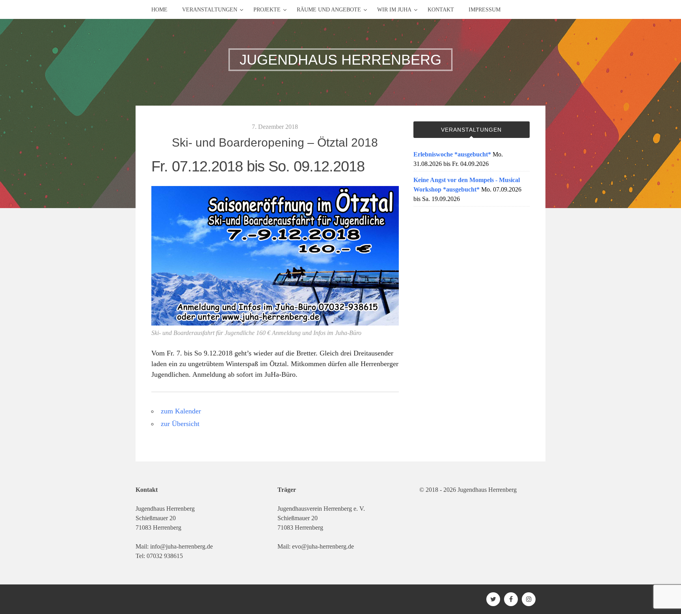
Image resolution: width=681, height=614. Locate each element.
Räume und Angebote (329, 10)
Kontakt (441, 10)
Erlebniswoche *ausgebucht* (452, 154)
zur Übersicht (180, 424)
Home (159, 10)
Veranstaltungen (209, 10)
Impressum (485, 10)
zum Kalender (181, 411)
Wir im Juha (394, 10)
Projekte (267, 10)
